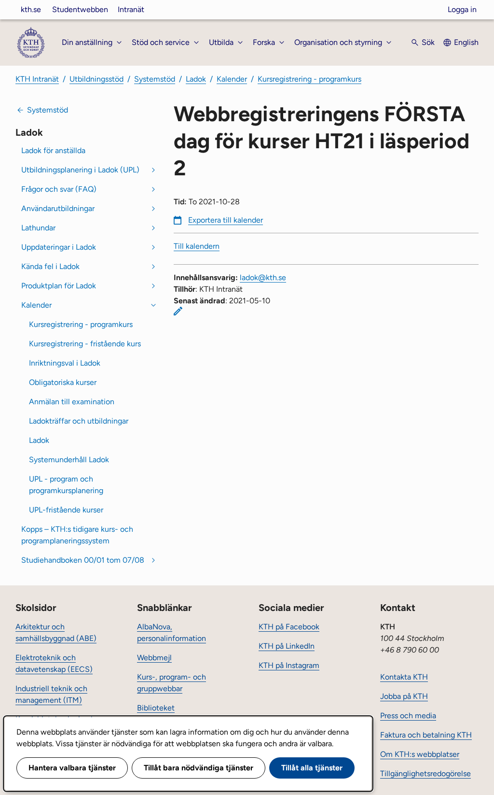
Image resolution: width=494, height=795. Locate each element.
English (466, 42)
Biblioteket (156, 707)
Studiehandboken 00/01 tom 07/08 (82, 560)
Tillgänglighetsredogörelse (425, 773)
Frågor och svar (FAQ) (58, 189)
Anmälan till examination (71, 401)
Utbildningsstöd (96, 79)
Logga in (462, 9)
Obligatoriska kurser (62, 382)
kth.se (31, 9)
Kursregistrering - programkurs (309, 79)
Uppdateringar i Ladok (58, 247)
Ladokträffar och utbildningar (78, 421)
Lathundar (38, 227)
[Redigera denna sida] (178, 311)
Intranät (131, 9)
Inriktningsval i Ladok (64, 363)
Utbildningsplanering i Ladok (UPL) (80, 169)
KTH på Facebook (289, 626)
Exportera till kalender (225, 220)
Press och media (408, 715)
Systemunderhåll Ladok (69, 459)
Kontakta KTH (404, 676)
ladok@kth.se (263, 277)
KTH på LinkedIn (287, 646)
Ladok (196, 79)
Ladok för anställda (53, 150)
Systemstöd (154, 79)
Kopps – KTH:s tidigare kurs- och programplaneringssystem (77, 535)
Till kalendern (197, 246)
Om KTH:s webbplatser (419, 754)
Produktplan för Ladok (58, 285)
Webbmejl (154, 657)
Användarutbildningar (58, 208)
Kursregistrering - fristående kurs (85, 343)
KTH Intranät (37, 79)
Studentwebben (80, 9)
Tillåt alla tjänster (312, 767)
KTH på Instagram (289, 665)
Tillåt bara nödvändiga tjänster (198, 767)
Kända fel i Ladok (50, 266)
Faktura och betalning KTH (426, 734)
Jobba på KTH (404, 696)
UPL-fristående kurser (66, 509)
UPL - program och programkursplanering (66, 484)
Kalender (232, 79)
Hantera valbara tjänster (72, 767)
